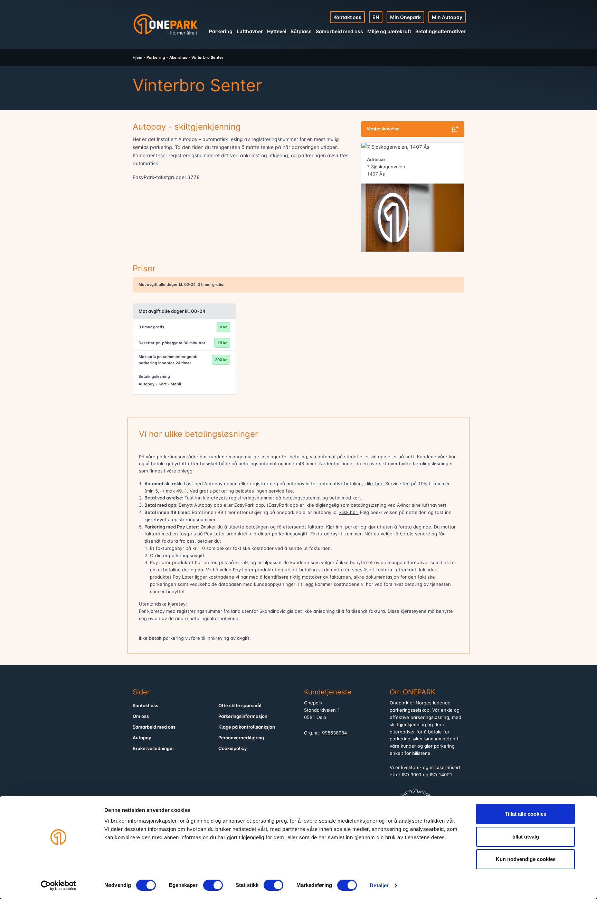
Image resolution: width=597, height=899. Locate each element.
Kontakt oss (347, 17)
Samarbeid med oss (339, 31)
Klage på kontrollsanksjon (246, 727)
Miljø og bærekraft (389, 31)
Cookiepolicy (232, 748)
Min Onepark (405, 17)
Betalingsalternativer (440, 31)
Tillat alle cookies (525, 814)
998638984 (334, 733)
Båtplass (301, 31)
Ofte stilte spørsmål (240, 705)
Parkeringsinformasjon (242, 716)
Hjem (137, 57)
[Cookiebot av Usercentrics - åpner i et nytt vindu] (58, 885)
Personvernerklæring (241, 737)
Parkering (221, 31)
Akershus (178, 57)
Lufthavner (250, 31)
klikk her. (374, 483)
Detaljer (379, 885)
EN (375, 17)
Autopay (142, 737)
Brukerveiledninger (153, 748)
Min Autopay (447, 17)
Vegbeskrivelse (383, 128)
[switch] (213, 885)
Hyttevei (276, 31)
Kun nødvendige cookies (526, 859)
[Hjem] (165, 24)
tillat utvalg (525, 837)
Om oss (141, 716)
